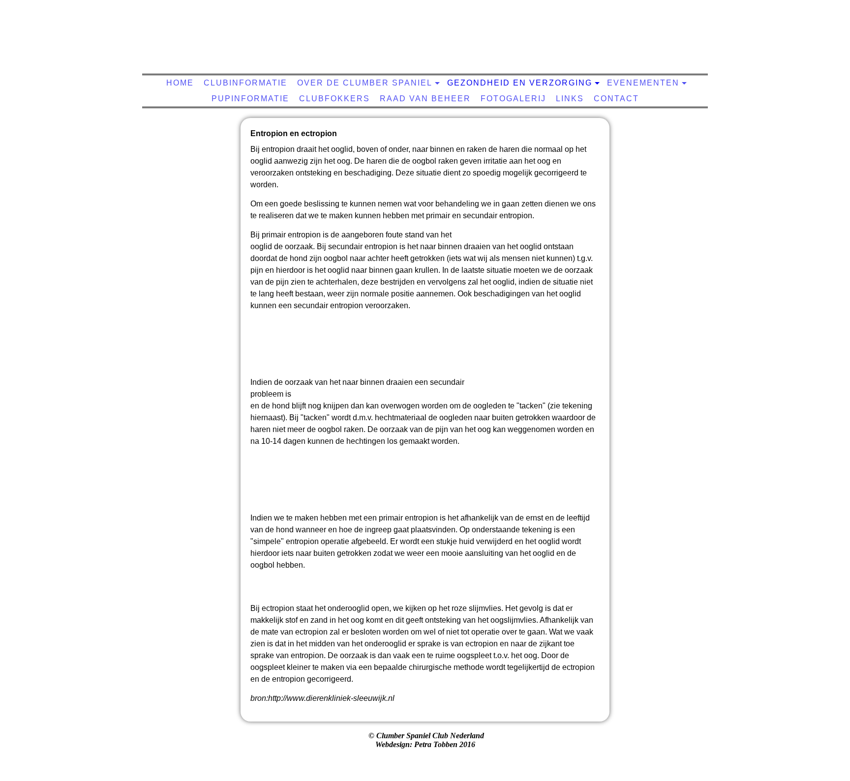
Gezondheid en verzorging (519, 83)
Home (180, 83)
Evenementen (643, 83)
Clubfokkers (334, 98)
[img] (422, 42)
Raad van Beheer (425, 98)
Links (570, 98)
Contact (616, 98)
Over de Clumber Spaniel (364, 83)
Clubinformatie (245, 83)
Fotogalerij (513, 98)
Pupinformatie (250, 98)
